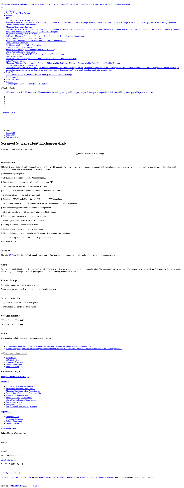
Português (101, 92)
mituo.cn (36, 486)
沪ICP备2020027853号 (10, 473)
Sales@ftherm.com (8, 460)
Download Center (8, 428)
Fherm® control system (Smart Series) (21, 400)
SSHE (11, 255)
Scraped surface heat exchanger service (21, 407)
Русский (149, 92)
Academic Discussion (14, 362)
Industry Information (14, 364)
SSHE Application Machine (17, 395)
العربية (67, 92)
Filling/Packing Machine (15, 404)
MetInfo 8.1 (16, 486)
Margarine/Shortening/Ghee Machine (20, 389)
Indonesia (52, 92)
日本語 (116, 92)
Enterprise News (12, 137)
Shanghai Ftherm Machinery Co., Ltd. (16, 477)
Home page (10, 11)
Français (83, 92)
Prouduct (5, 381)
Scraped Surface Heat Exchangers (19, 386)
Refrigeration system (14, 402)
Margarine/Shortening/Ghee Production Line (23, 391)
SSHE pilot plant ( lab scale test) (19, 398)
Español (132, 92)
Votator (69, 477)
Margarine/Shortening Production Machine (97, 477)
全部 (8, 18)
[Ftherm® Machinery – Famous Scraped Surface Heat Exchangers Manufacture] (92, 4)
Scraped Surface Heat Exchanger (15, 377)
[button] (5, 112)
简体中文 (20, 92)
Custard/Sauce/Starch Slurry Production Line (24, 393)
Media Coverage (12, 367)
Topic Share (11, 135)
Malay (35, 92)
